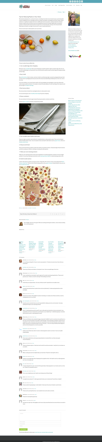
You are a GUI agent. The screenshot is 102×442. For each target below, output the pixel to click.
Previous (60, 12)
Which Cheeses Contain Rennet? (75, 100)
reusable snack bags (29, 85)
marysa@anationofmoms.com (73, 41)
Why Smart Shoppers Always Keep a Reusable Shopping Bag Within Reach (32, 244)
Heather (24, 286)
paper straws (57, 140)
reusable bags (28, 68)
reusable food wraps (25, 164)
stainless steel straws (23, 142)
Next (64, 12)
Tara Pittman (24, 267)
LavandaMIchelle (25, 308)
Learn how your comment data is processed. (44, 432)
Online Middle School (72, 50)
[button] (81, 5)
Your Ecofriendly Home (72, 46)
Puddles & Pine (71, 47)
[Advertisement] (75, 80)
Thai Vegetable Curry (72, 113)
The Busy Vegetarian (72, 44)
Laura (23, 363)
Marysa (27, 219)
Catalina (24, 356)
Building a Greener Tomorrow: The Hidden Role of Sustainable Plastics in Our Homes (22, 246)
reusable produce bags (35, 93)
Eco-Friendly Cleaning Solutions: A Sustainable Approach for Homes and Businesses (51, 246)
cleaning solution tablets (45, 156)
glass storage (26, 101)
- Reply (35, 267)
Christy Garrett (25, 328)
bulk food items (24, 77)
